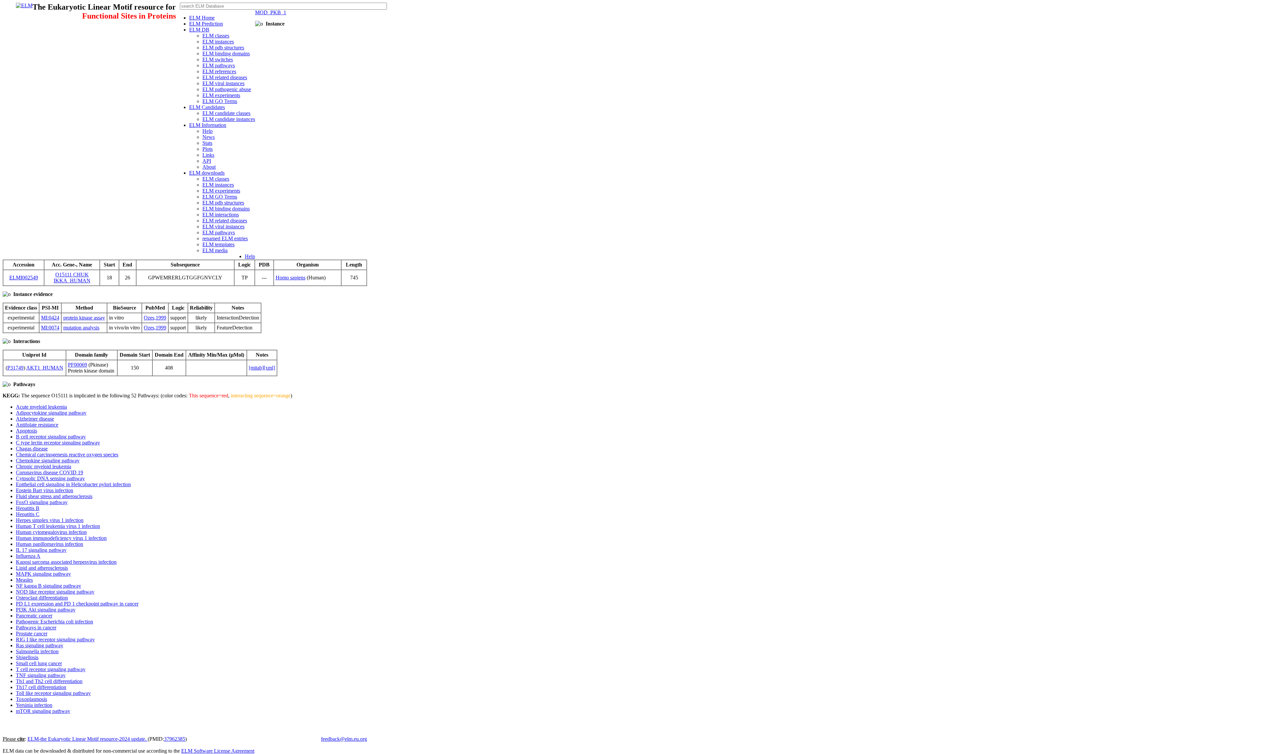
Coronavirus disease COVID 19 (49, 472)
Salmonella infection (37, 651)
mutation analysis (81, 327)
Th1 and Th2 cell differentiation (49, 681)
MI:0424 (50, 317)
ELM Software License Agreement (217, 751)
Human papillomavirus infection (49, 544)
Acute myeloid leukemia (41, 407)
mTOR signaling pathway (43, 711)
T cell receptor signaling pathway (50, 669)
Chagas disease (32, 448)
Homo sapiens (290, 277)
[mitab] (256, 368)
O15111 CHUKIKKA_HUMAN (72, 277)
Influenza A (28, 556)
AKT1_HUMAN (44, 368)
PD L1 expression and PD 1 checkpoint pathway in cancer (77, 604)
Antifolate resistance (37, 425)
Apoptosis (26, 431)
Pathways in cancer (36, 627)
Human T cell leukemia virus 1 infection (58, 526)
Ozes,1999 (155, 317)
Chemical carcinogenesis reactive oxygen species (67, 454)
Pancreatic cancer (34, 615)
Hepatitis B (27, 508)
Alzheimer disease (35, 419)
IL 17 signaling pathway (41, 550)
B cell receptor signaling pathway (51, 436)
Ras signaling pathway (39, 645)
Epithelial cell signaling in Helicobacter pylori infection (73, 484)
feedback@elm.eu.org (344, 739)
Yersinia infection (34, 705)
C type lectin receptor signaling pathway (58, 442)
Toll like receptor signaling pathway (53, 693)
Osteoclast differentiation (42, 598)
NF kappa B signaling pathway (48, 586)
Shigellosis (27, 657)
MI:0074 (50, 327)
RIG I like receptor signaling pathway (55, 639)
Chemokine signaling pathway (48, 460)
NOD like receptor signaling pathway (55, 592)
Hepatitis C (27, 514)
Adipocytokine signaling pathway (51, 413)
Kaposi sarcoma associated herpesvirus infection (66, 562)
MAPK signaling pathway (43, 574)
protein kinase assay (84, 317)
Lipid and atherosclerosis (42, 568)
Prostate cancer (31, 633)
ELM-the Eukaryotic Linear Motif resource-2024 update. (87, 739)
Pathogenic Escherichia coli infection (54, 621)
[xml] (269, 368)
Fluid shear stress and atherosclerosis (54, 496)
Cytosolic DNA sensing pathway (50, 478)
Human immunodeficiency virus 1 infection (61, 538)
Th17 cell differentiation (41, 687)
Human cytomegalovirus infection (51, 532)
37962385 (174, 739)
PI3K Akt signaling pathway (46, 609)
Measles (24, 580)
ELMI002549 (23, 277)
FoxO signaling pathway (42, 502)
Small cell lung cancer (39, 663)
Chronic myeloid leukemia (43, 466)
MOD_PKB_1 (270, 12)
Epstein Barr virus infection (44, 490)
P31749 (15, 368)
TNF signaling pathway (41, 675)
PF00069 (77, 365)
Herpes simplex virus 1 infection (49, 520)
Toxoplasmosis (31, 699)
